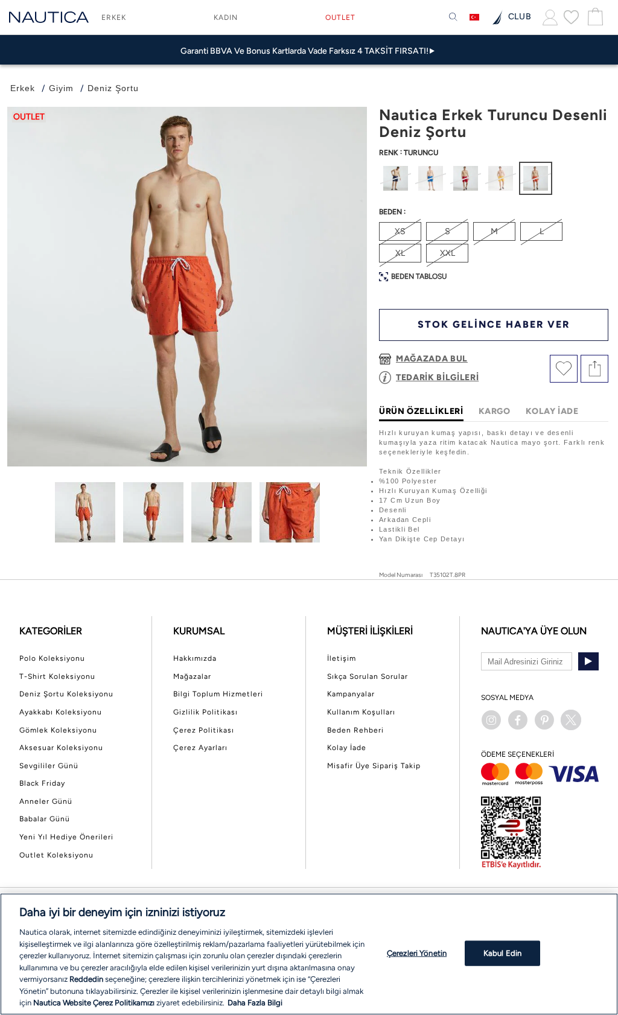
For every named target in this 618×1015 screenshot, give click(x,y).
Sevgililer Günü (48, 766)
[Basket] (594, 17)
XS (400, 231)
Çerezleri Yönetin (417, 953)
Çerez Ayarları (200, 747)
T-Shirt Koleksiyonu (57, 676)
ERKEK (113, 17)
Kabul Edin (502, 953)
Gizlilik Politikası (205, 712)
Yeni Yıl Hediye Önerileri (66, 837)
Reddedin (86, 979)
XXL (447, 253)
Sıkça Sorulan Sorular (367, 676)
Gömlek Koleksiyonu (58, 730)
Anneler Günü (45, 801)
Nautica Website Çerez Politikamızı (94, 1002)
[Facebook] (518, 720)
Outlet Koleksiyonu (56, 855)
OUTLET (340, 17)
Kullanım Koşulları (361, 712)
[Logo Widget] (49, 17)
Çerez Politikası (203, 730)
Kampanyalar (351, 694)
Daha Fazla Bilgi (255, 1002)
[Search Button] (453, 17)
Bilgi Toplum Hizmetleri (218, 694)
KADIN (226, 17)
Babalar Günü (44, 819)
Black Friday (42, 783)
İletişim (341, 658)
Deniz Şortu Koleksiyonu (66, 694)
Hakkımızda (195, 658)
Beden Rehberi (355, 730)
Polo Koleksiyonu (52, 658)
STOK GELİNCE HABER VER (494, 324)
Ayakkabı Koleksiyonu (60, 712)
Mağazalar (192, 676)
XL (400, 253)
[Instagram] (491, 720)
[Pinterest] (544, 720)
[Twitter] (571, 720)
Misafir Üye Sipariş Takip (374, 766)
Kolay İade (346, 747)
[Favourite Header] (571, 17)
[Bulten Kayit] (588, 661)
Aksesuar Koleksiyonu (61, 747)
